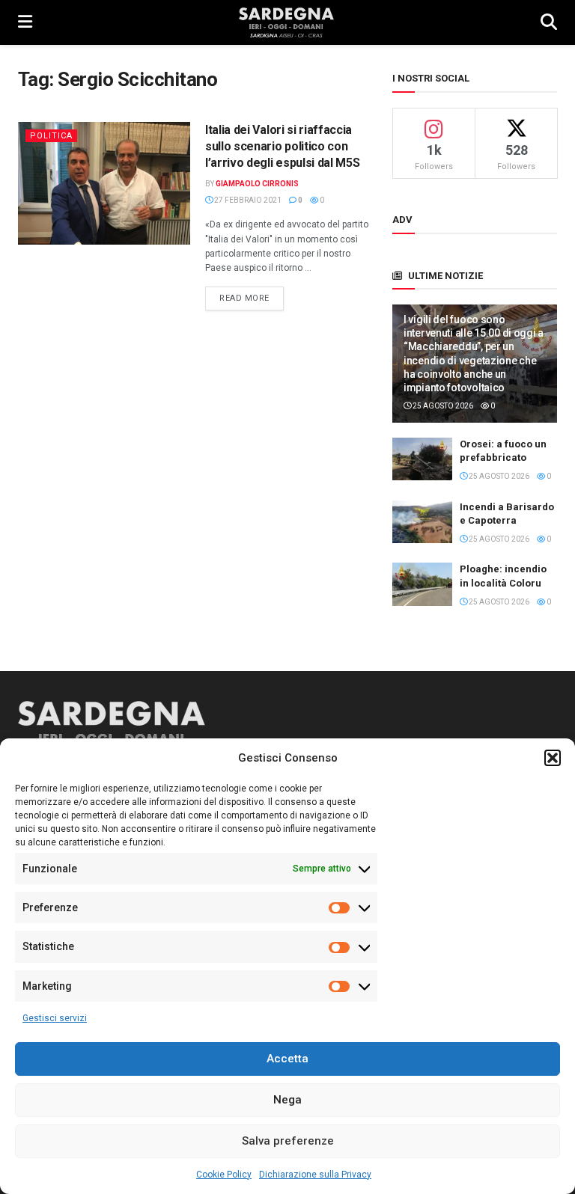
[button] (552, 757)
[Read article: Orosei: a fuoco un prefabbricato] (422, 459)
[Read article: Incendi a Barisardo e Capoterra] (422, 521)
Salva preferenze (288, 1141)
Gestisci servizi (54, 1018)
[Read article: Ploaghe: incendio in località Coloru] (422, 584)
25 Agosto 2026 (442, 406)
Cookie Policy (224, 1174)
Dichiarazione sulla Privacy (315, 1174)
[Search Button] (549, 22)
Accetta (287, 1058)
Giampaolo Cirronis (257, 184)
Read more (251, 298)
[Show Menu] (25, 22)
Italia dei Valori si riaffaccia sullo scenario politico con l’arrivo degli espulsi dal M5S (282, 147)
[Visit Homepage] (286, 22)
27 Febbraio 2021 (247, 200)
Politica (51, 136)
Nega (287, 1099)
